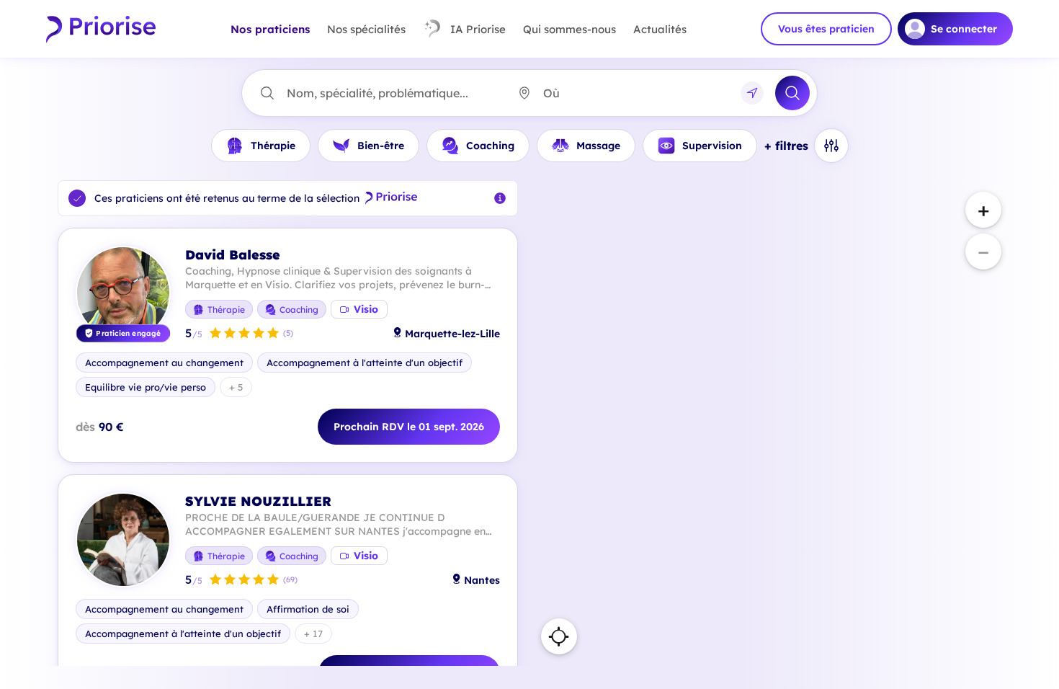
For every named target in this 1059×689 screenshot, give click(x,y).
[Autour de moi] (752, 93)
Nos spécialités (366, 29)
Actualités (660, 29)
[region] (771, 423)
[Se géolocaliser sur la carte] (559, 636)
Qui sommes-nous (569, 29)
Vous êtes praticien (826, 28)
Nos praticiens (270, 29)
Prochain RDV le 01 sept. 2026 (409, 426)
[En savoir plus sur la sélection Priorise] (500, 198)
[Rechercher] (792, 93)
